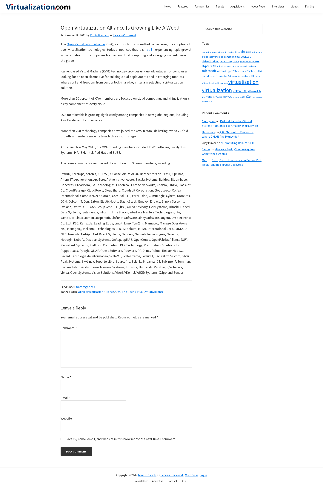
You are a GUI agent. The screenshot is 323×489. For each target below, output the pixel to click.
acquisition (207, 52)
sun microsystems (241, 76)
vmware (240, 90)
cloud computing (226, 56)
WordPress (191, 475)
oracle (243, 71)
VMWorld (207, 96)
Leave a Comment (124, 35)
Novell (238, 71)
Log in (203, 475)
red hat (259, 71)
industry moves (224, 66)
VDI (252, 76)
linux (253, 66)
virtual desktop (209, 83)
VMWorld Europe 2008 (236, 97)
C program (209, 121)
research (205, 76)
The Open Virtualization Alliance (143, 292)
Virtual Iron (222, 83)
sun (230, 76)
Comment (69, 328)
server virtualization (218, 76)
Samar (206, 149)
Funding (237, 61)
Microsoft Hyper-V (226, 70)
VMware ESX (254, 91)
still (149, 49)
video (257, 76)
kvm (248, 66)
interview (241, 66)
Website (66, 418)
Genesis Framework (172, 475)
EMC (222, 61)
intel (234, 66)
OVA (118, 292)
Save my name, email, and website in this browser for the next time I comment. (121, 439)
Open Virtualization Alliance (86, 44)
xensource (207, 101)
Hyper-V (207, 66)
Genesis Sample (147, 475)
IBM (214, 66)
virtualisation (243, 81)
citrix (244, 51)
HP (257, 61)
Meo (204, 160)
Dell (238, 56)
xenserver (257, 96)
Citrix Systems (255, 52)
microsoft (209, 71)
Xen (249, 97)
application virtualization (224, 52)
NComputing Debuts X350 (237, 143)
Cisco (237, 52)
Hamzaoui (208, 132)
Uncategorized (85, 287)
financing (228, 61)
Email (66, 398)
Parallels (251, 71)
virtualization (217, 90)
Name (66, 377)
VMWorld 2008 (219, 96)
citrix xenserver (209, 56)
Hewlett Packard (248, 61)
